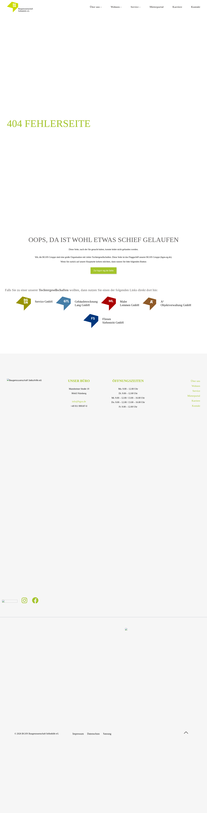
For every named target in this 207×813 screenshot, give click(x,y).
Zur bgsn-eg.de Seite (103, 270)
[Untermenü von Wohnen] (121, 7)
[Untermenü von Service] (140, 7)
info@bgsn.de (79, 401)
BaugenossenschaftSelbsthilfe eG (25, 10)
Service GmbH (44, 301)
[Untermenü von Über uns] (101, 7)
